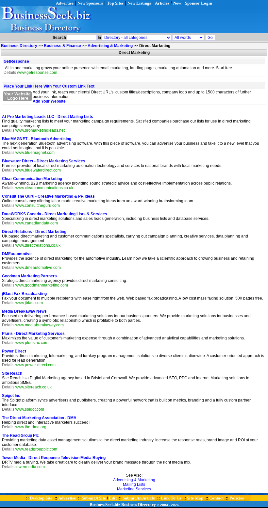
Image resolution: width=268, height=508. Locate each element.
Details (10, 72)
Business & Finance (62, 45)
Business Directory (19, 45)
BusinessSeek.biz (105, 504)
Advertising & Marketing (110, 45)
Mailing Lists (134, 484)
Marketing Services (134, 489)
